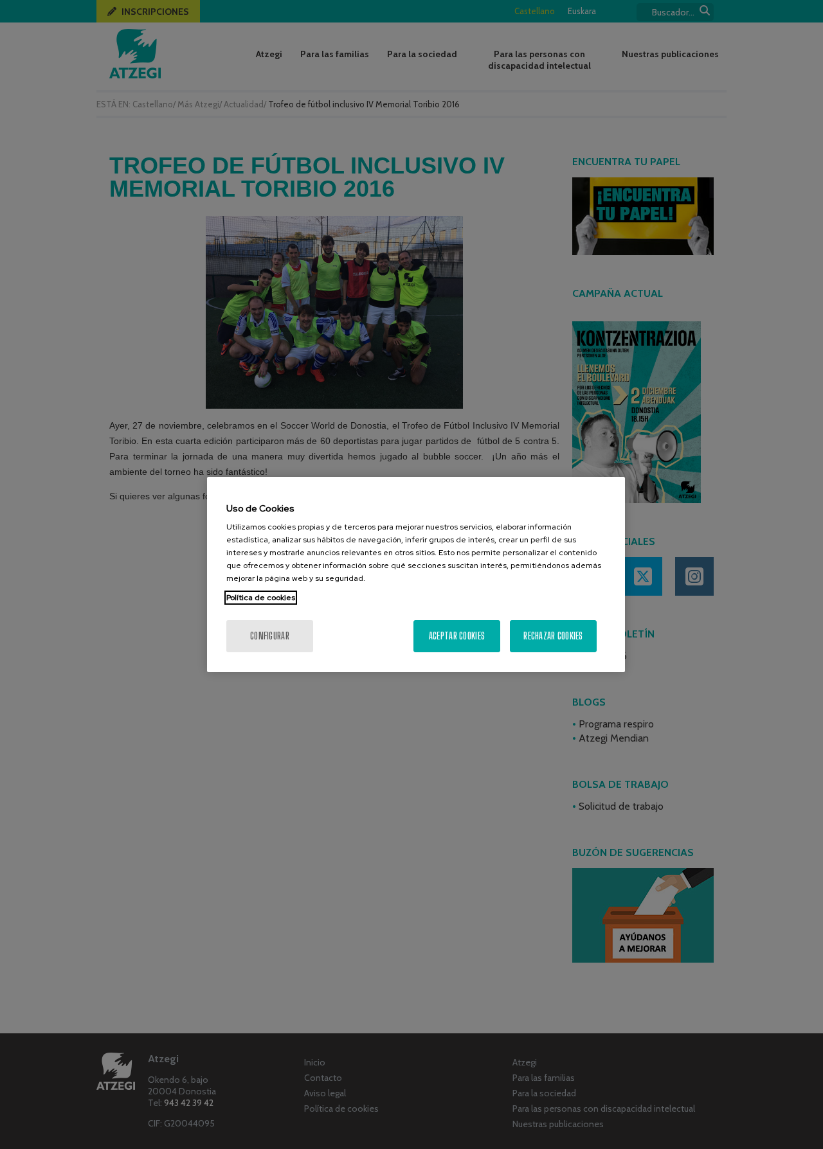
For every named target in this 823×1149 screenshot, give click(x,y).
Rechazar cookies (553, 635)
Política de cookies (260, 597)
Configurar (269, 635)
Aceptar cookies (457, 635)
